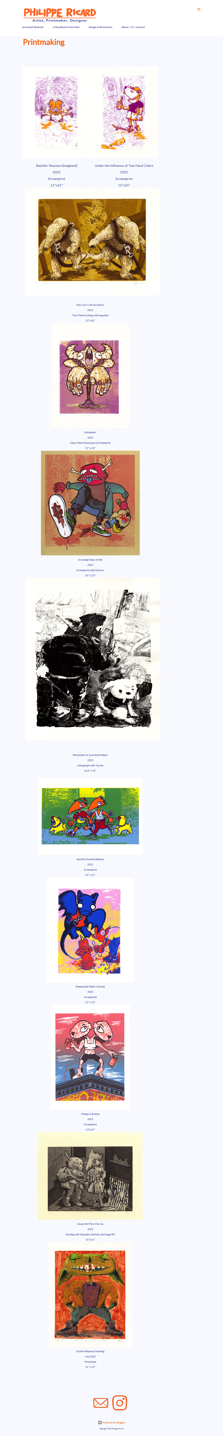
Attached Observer (33, 27)
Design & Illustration (100, 27)
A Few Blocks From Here (66, 27)
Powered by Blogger (113, 1422)
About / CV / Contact (133, 27)
